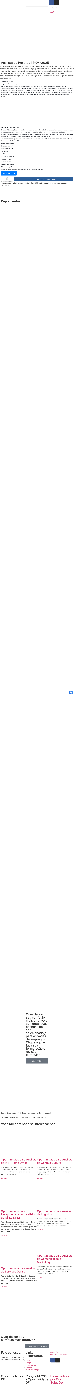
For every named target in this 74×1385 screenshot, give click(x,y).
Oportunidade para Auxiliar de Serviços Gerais (18, 1270)
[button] (37, 6)
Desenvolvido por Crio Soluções (60, 1379)
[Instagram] (56, 2)
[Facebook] (51, 2)
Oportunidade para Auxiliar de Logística (54, 1212)
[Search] (52, 12)
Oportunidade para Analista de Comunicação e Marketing (55, 1259)
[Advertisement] (37, 45)
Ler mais (4, 1178)
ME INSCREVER (9, 173)
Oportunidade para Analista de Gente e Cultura (55, 1161)
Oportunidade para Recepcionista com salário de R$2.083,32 (18, 1214)
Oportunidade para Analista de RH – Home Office (19, 1161)
